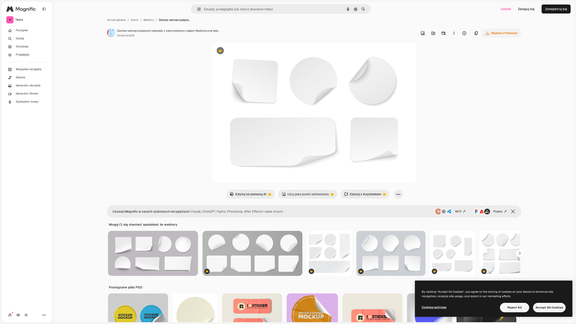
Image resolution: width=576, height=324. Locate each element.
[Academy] (18, 315)
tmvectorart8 (125, 35)
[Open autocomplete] (197, 9)
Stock (134, 20)
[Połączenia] (10, 315)
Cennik (506, 9)
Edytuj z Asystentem (362, 195)
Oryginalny (243, 51)
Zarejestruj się (556, 9)
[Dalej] (520, 253)
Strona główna (116, 20)
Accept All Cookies (549, 307)
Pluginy (498, 211)
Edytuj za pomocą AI (248, 195)
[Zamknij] (513, 211)
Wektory (148, 20)
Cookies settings (434, 307)
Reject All (514, 307)
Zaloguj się (526, 9)
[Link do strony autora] (111, 33)
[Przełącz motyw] (26, 315)
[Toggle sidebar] (44, 9)
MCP (458, 211)
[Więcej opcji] (453, 33)
